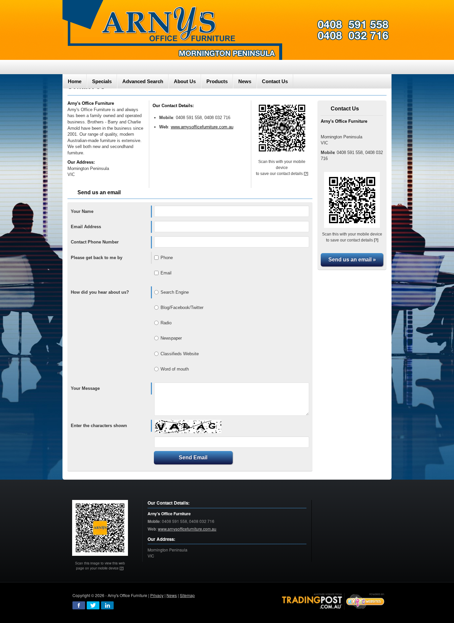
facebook (78, 605)
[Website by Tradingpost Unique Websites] (333, 600)
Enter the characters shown (99, 425)
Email (166, 272)
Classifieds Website (180, 353)
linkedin (107, 605)
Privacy (157, 595)
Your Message (85, 388)
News (172, 595)
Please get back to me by (96, 257)
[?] (306, 173)
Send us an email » (352, 259)
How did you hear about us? (100, 292)
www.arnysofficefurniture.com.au (202, 126)
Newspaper (171, 338)
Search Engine (175, 292)
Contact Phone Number (95, 241)
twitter (93, 605)
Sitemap (187, 595)
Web (163, 126)
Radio (166, 322)
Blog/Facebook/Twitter (182, 307)
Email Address (86, 226)
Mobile (166, 117)
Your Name (82, 211)
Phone (167, 257)
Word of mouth (175, 369)
